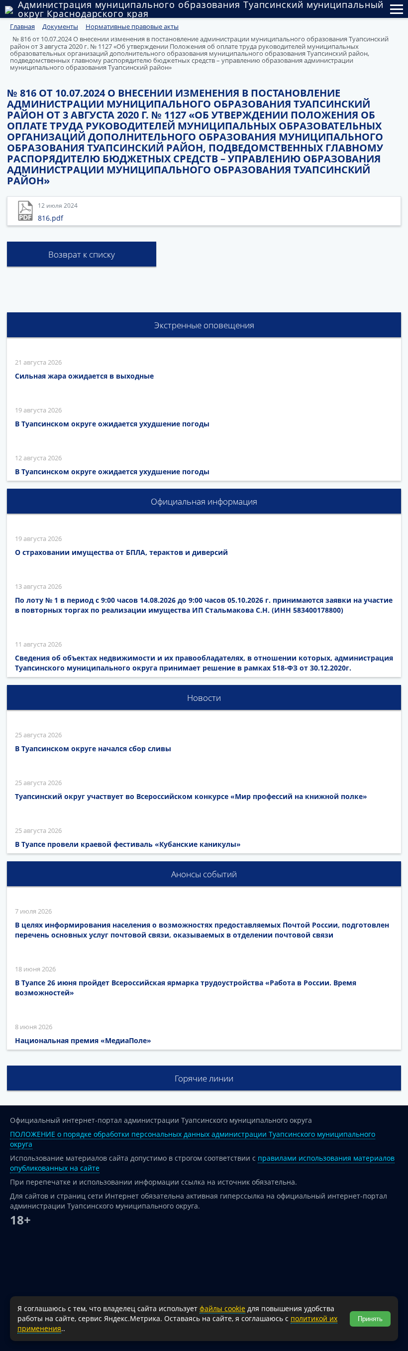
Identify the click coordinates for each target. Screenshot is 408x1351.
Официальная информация (204, 501)
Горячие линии (204, 1078)
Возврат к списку (81, 254)
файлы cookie (222, 1308)
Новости (204, 697)
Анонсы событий (204, 874)
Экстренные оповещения (204, 325)
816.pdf (50, 218)
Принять (370, 1319)
